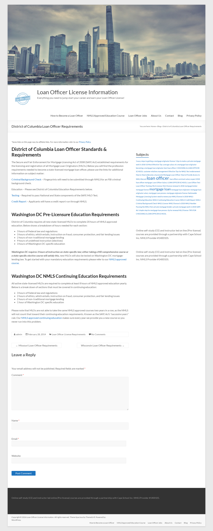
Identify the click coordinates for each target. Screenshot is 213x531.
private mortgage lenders (163, 207)
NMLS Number (190, 203)
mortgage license (142, 190)
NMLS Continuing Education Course (166, 200)
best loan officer (170, 168)
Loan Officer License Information (77, 92)
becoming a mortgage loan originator (150, 168)
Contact (169, 115)
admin (19, 334)
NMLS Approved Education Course (105, 115)
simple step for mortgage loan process (153, 210)
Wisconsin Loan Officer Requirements (102, 345)
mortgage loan (160, 189)
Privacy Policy (193, 115)
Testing (15, 195)
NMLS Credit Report (187, 200)
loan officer (158, 178)
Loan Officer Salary (159, 182)
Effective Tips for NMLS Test (179, 171)
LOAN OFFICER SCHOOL (177, 182)
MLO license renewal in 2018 (173, 186)
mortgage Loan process (157, 193)
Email (15, 438)
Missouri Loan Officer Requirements (36, 345)
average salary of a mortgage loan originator (179, 165)
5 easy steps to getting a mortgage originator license (155, 161)
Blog (180, 115)
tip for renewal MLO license (178, 210)
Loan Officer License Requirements (68, 334)
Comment (18, 374)
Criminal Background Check (26, 179)
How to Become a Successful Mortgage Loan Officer (161, 175)
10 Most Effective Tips (154, 165)
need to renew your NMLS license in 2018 (172, 197)
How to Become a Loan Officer (67, 115)
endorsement (195, 171)
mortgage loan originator (180, 190)
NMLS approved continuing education (41, 317)
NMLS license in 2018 (177, 203)
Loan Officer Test (193, 182)
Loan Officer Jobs (137, 115)
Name (15, 420)
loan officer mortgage (144, 182)
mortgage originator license (177, 193)
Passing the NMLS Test (144, 207)
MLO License (157, 186)
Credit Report (19, 201)
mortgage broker (191, 186)
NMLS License (162, 203)
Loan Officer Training (144, 186)
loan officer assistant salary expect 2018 (185, 179)
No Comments (98, 334)
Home (153, 126)
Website (16, 455)
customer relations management (156, 171)
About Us (156, 115)
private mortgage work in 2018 (184, 207)
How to (138, 175)
